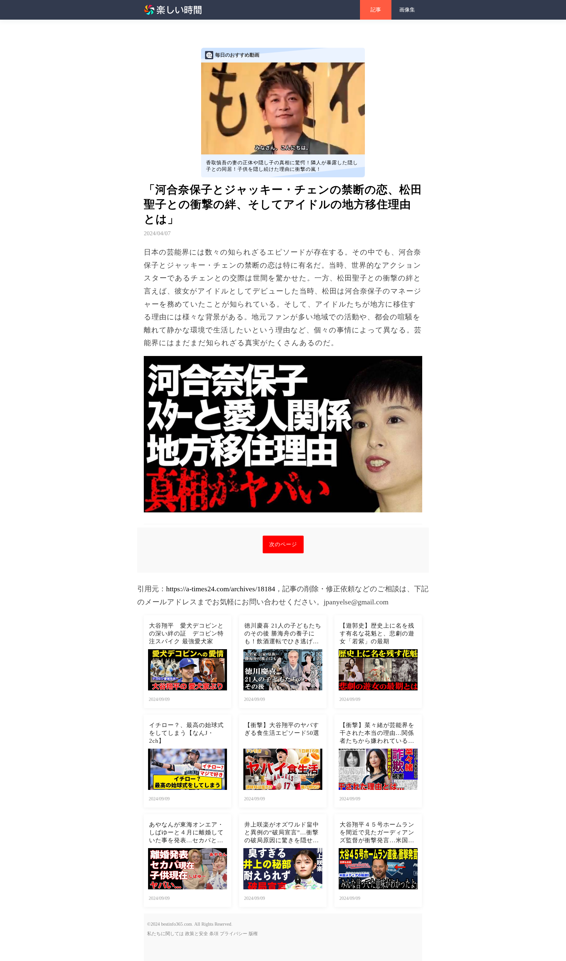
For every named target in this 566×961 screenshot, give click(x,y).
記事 (375, 9)
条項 (213, 933)
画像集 (407, 9)
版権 (253, 933)
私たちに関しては (165, 933)
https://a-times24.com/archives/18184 (220, 589)
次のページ (283, 544)
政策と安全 (196, 933)
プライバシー (233, 933)
